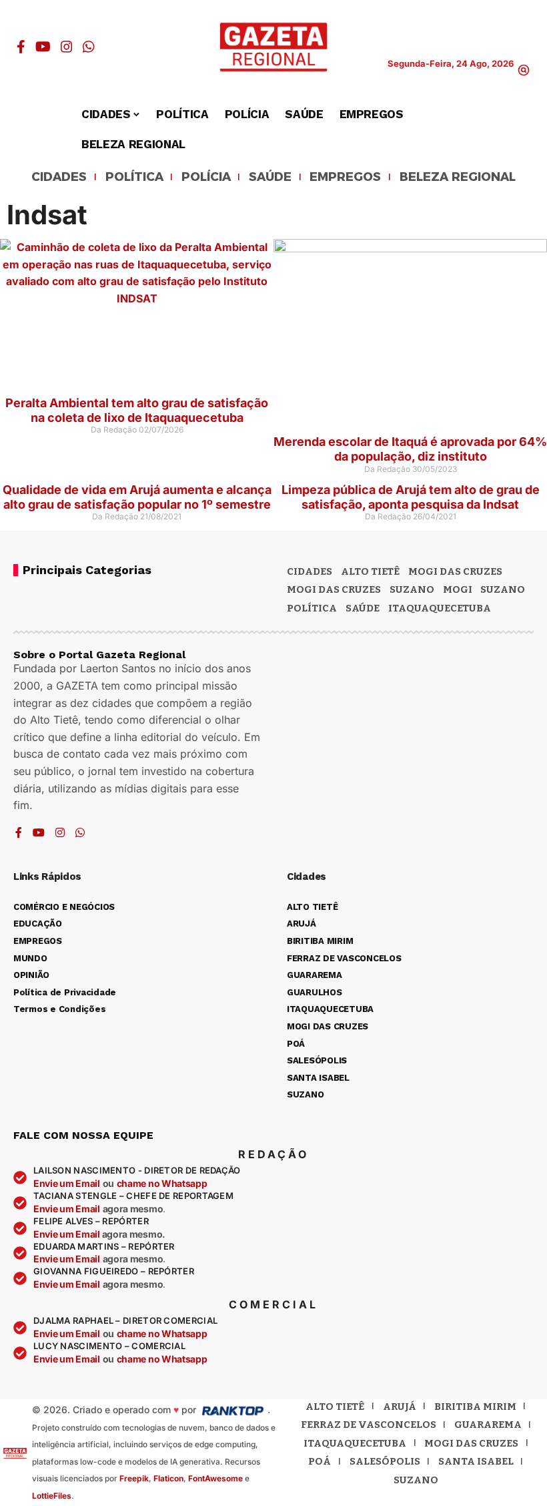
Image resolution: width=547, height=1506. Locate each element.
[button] (523, 70)
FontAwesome (215, 1478)
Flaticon (168, 1478)
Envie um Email (66, 1183)
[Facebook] (21, 46)
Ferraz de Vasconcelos (368, 1425)
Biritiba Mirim (475, 1407)
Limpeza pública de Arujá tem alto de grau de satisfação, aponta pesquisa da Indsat (411, 497)
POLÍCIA (206, 177)
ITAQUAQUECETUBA (439, 608)
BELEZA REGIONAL (458, 177)
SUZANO (502, 589)
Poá (319, 1461)
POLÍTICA (134, 177)
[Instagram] (66, 46)
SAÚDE (270, 177)
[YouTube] (43, 46)
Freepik (134, 1478)
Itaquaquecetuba (355, 1443)
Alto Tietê (370, 571)
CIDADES (59, 177)
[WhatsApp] (88, 46)
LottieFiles (51, 1496)
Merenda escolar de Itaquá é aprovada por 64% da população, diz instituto (410, 449)
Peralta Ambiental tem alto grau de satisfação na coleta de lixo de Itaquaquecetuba (136, 410)
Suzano (412, 589)
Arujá (399, 1407)
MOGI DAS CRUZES (455, 571)
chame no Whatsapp (162, 1183)
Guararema (488, 1425)
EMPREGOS (345, 177)
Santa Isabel (476, 1461)
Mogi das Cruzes (334, 589)
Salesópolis (385, 1461)
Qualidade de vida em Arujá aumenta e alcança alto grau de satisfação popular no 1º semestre (137, 497)
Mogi (457, 589)
